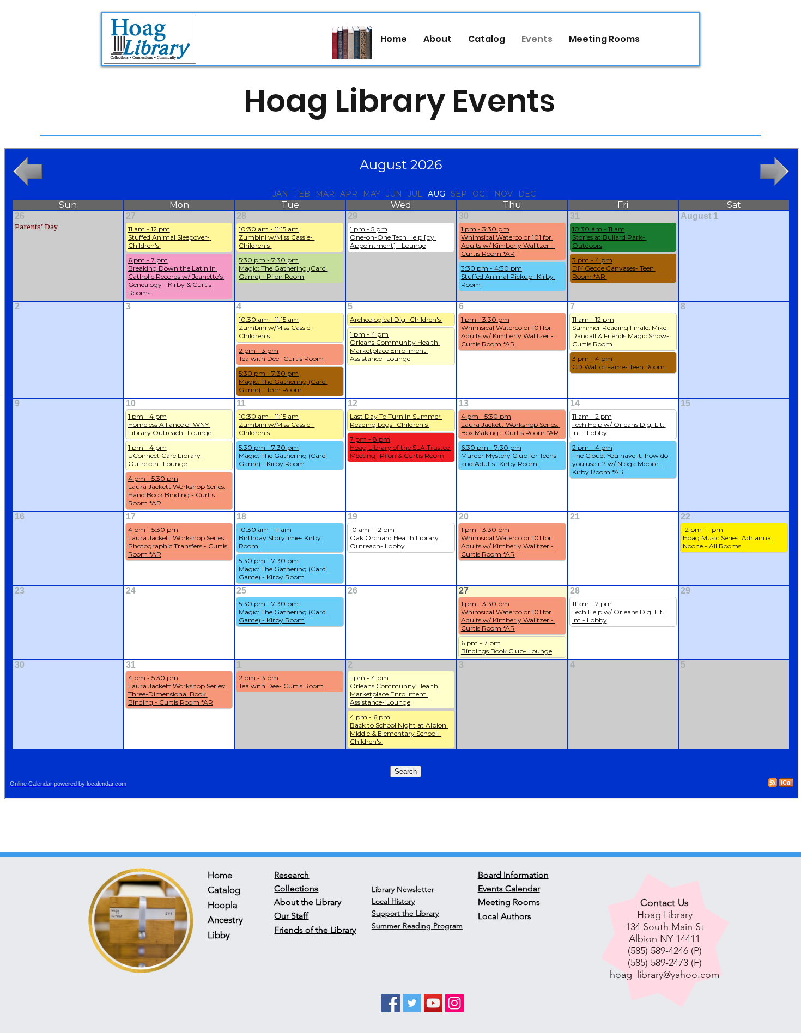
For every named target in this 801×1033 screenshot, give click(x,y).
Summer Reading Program (417, 926)
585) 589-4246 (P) (666, 951)
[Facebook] (390, 1003)
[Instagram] (454, 1003)
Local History (393, 901)
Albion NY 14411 (664, 939)
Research (291, 875)
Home (220, 875)
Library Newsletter (403, 889)
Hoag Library (665, 915)
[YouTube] (433, 1003)
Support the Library (405, 913)
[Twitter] (412, 1003)
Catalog (224, 889)
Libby (219, 935)
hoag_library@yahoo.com (664, 975)
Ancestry (225, 919)
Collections (296, 888)
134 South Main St (665, 927)
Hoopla (223, 905)
